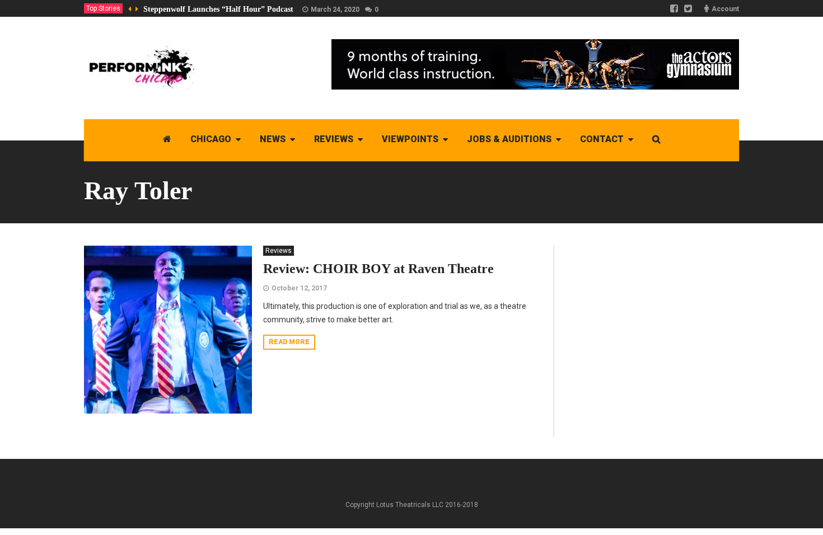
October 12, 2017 (299, 288)
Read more (289, 342)
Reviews (278, 251)
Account (725, 9)
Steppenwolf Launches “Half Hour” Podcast (218, 9)
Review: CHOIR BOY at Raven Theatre (378, 268)
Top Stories (103, 8)
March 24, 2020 (335, 9)
